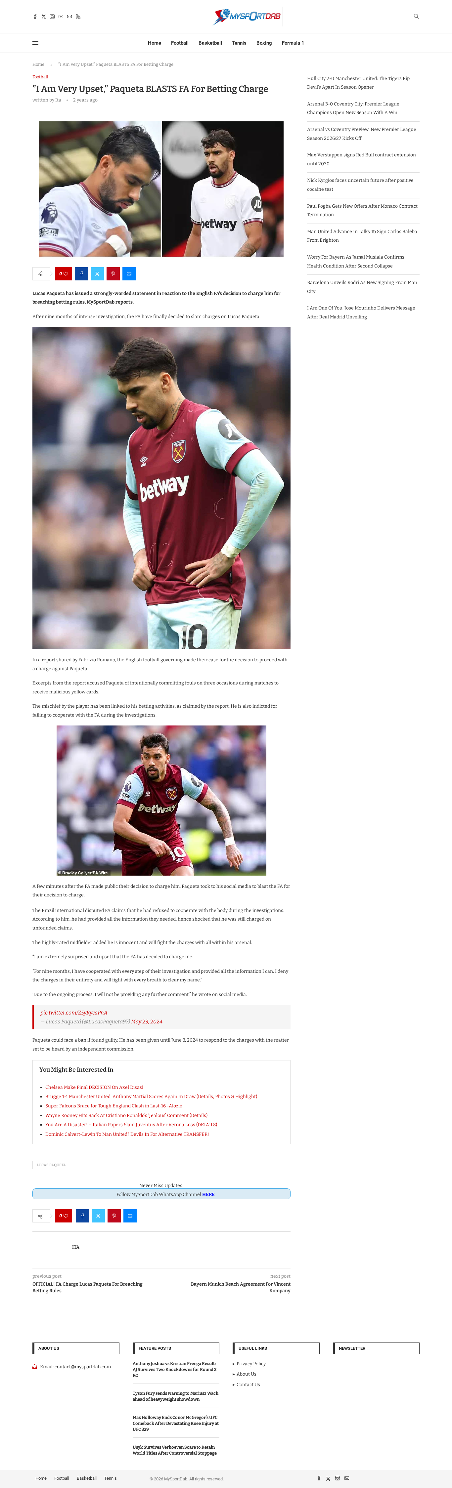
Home (154, 43)
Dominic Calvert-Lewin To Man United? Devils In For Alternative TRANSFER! (127, 1134)
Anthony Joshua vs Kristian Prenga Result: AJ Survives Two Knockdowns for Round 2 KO (174, 1369)
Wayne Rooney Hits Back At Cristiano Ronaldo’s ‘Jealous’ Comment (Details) (126, 1115)
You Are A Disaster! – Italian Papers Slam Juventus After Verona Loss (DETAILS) (131, 1125)
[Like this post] (66, 273)
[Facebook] (35, 16)
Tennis (239, 43)
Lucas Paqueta (51, 1165)
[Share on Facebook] (81, 273)
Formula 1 (293, 43)
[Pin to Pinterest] (113, 273)
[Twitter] (43, 16)
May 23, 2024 (146, 1021)
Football (180, 43)
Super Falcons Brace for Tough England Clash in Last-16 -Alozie (113, 1106)
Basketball (210, 43)
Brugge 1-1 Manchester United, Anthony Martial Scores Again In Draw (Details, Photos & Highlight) (151, 1096)
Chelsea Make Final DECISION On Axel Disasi (94, 1087)
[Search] (416, 17)
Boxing (264, 43)
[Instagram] (52, 16)
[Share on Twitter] (97, 273)
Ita (75, 1247)
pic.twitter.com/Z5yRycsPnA (74, 1013)
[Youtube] (61, 16)
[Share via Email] (129, 273)
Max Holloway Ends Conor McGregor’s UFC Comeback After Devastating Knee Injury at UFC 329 (176, 1423)
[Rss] (78, 16)
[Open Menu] (35, 43)
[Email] (69, 16)
